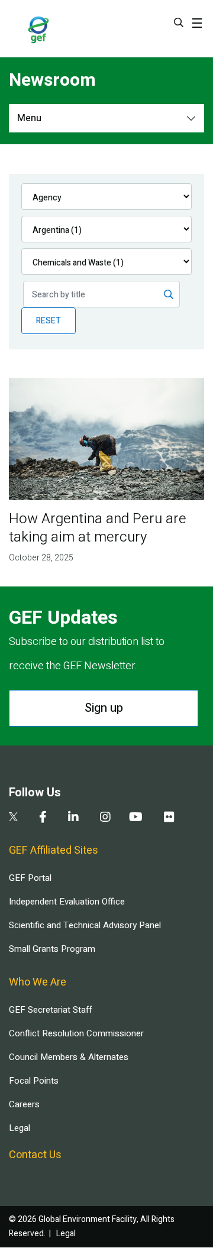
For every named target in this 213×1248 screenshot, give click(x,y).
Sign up (104, 708)
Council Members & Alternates (68, 1057)
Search (178, 22)
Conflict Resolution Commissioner (76, 1033)
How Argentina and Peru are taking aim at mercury (97, 527)
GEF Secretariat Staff (50, 1009)
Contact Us (35, 1155)
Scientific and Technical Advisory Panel (85, 925)
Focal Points (34, 1080)
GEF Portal (30, 877)
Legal (19, 1127)
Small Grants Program (52, 948)
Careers (24, 1104)
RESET (48, 321)
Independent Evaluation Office (67, 901)
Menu (29, 118)
